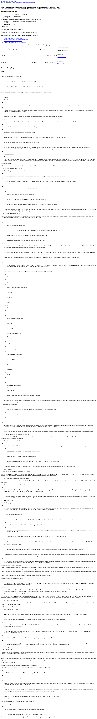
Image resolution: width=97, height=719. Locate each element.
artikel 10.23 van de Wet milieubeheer (13, 38)
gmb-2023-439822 (61, 57)
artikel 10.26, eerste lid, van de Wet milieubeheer (15, 42)
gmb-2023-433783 (61, 63)
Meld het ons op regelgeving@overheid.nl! (26, 2)
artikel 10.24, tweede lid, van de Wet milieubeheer (16, 39)
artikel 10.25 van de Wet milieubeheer (13, 41)
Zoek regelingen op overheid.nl (8, 1)
